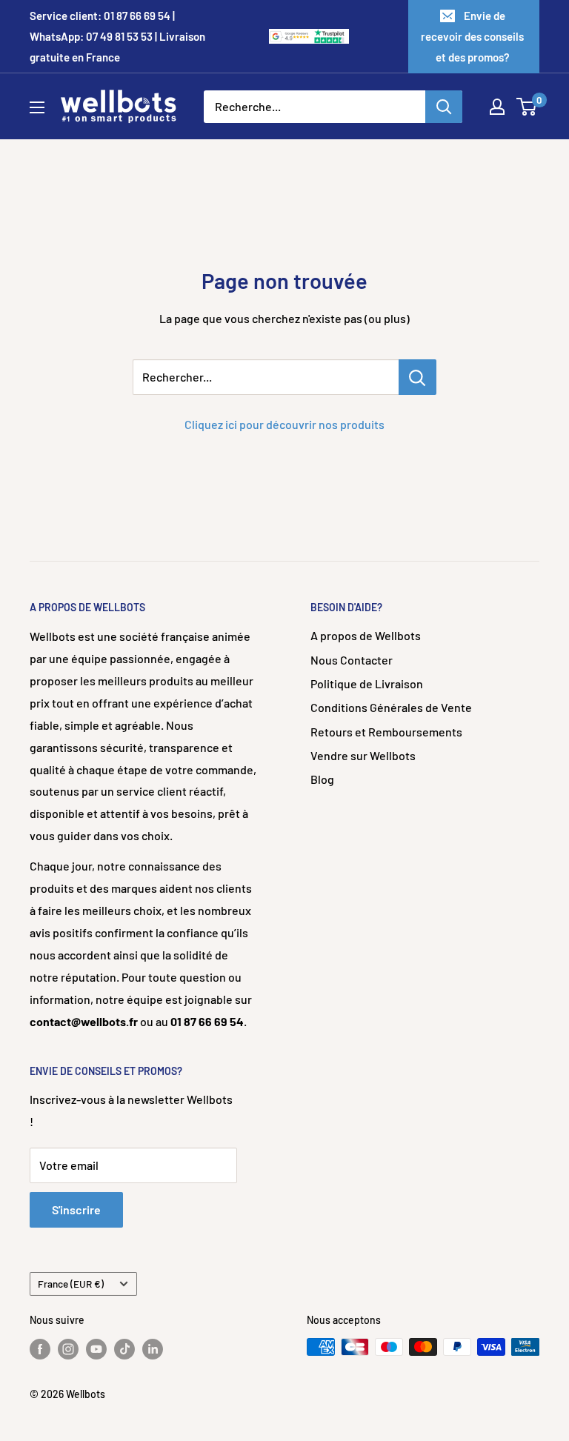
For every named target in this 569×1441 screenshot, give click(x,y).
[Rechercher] (443, 106)
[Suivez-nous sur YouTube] (96, 1348)
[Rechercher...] (417, 377)
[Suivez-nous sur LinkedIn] (152, 1348)
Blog (322, 779)
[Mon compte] (497, 107)
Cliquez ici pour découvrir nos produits (284, 424)
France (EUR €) (71, 1283)
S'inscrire (76, 1209)
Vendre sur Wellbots (363, 755)
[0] (527, 107)
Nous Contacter (351, 660)
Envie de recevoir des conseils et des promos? (472, 36)
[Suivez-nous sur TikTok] (124, 1348)
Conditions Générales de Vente (391, 707)
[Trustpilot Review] (329, 36)
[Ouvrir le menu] (37, 107)
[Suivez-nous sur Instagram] (68, 1348)
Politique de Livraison (366, 683)
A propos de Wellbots (365, 635)
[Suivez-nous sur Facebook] (40, 1348)
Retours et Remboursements (386, 732)
